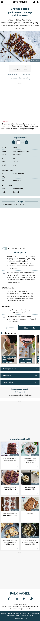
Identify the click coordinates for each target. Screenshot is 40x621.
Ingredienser (9, 328)
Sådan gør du (29, 328)
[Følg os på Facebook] (9, 599)
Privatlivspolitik (12, 615)
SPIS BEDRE (20, 2)
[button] (9, 349)
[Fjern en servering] (13, 142)
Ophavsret (34, 613)
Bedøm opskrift (26, 74)
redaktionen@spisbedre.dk (21, 609)
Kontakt (3, 613)
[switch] (4, 248)
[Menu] (5, 2)
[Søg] (34, 2)
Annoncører (12, 613)
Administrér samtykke (25, 615)
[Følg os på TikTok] (31, 599)
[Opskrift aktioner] (17, 467)
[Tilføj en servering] (26, 142)
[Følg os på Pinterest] (24, 599)
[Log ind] (37, 2)
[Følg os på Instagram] (16, 599)
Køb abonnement (23, 613)
